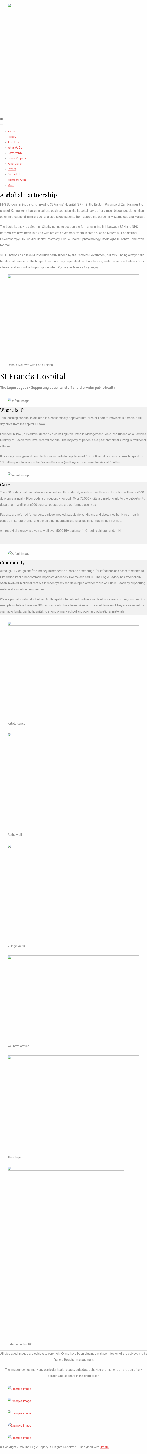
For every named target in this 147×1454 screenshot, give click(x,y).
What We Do (15, 147)
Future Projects (17, 158)
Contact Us (14, 174)
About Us (13, 142)
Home (11, 131)
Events (12, 169)
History (12, 136)
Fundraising (15, 163)
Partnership (15, 152)
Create (104, 1447)
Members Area (17, 179)
